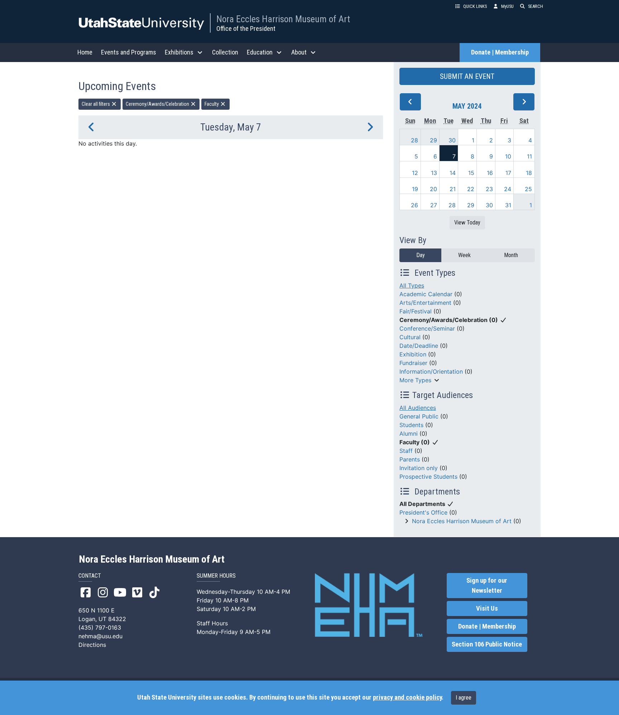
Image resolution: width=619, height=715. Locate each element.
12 (415, 172)
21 (453, 189)
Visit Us (487, 608)
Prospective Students (428, 476)
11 (529, 156)
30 (452, 140)
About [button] (299, 52)
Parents (409, 459)
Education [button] (260, 52)
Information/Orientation (431, 371)
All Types (411, 285)
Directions (92, 644)
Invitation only (418, 468)
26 (414, 205)
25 (528, 189)
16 (490, 172)
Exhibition (412, 354)
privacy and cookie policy (407, 697)
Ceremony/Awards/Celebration (158, 104)
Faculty (212, 104)
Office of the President (245, 28)
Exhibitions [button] (179, 52)
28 (414, 140)
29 (433, 140)
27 (433, 205)
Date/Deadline (418, 345)
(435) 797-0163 (99, 627)
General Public (418, 416)
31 (508, 205)
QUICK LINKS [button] (475, 6)
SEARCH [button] (535, 6)
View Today (467, 222)
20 (433, 189)
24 (507, 189)
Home (84, 52)
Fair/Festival (415, 311)
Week (464, 255)
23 (489, 189)
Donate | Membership (500, 52)
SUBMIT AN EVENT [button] (467, 76)
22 (470, 189)
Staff (406, 450)
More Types (415, 380)
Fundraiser (413, 362)
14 (453, 172)
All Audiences (417, 407)
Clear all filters (96, 104)
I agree (463, 697)
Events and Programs (128, 52)
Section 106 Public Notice (487, 644)
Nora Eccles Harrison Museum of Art (283, 19)
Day (420, 255)
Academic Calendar (425, 294)
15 (471, 172)
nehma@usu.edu (100, 636)
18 (529, 172)
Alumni (408, 433)
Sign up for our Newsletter (486, 586)
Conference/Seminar (427, 328)
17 (508, 172)
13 (434, 172)
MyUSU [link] (507, 6)
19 (415, 189)
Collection (225, 52)
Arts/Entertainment (425, 302)
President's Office (423, 512)
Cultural (410, 337)
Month (511, 255)
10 (508, 156)
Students (411, 424)
